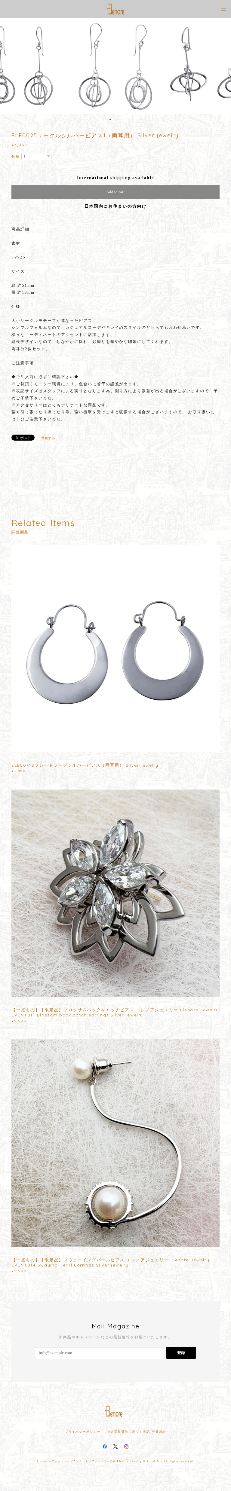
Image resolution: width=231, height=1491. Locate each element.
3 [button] (106, 119)
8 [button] (125, 119)
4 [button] (110, 119)
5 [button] (114, 119)
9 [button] (129, 119)
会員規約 (159, 1431)
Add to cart (115, 192)
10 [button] (133, 119)
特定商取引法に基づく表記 (128, 1431)
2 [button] (102, 119)
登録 (181, 1352)
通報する (48, 438)
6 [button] (118, 119)
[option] (115, 66)
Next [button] (222, 66)
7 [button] (121, 119)
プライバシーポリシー (83, 1431)
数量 (15, 156)
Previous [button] (9, 66)
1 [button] (98, 119)
